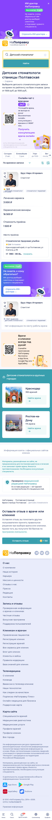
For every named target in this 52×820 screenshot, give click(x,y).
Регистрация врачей (14, 643)
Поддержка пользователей (17, 624)
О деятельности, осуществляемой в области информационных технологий (22, 778)
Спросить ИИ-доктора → (13, 290)
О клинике (8, 675)
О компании (9, 567)
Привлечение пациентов (16, 635)
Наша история (10, 572)
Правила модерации (13, 660)
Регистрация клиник (14, 639)
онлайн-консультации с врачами (25, 120)
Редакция (8, 593)
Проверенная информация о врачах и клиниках (17, 610)
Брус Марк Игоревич (32, 173)
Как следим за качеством (16, 692)
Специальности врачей (15, 716)
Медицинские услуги (14, 724)
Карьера (7, 576)
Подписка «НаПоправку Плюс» (18, 696)
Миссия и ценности (13, 580)
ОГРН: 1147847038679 (12, 802)
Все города (8, 737)
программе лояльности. (14, 532)
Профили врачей (12, 729)
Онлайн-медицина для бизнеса (19, 701)
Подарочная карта (12, 705)
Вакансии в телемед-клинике (18, 684)
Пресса (6, 588)
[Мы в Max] (47, 553)
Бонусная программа (14, 619)
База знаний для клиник (15, 664)
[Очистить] (45, 55)
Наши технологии (12, 688)
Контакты (7, 597)
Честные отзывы (11, 615)
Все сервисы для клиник (16, 647)
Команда (7, 680)
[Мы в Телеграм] (37, 553)
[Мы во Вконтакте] (42, 553)
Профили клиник (12, 733)
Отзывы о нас (10, 584)
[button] (26, 54)
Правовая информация (13, 807)
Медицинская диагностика (17, 720)
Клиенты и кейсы (12, 656)
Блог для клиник (11, 652)
